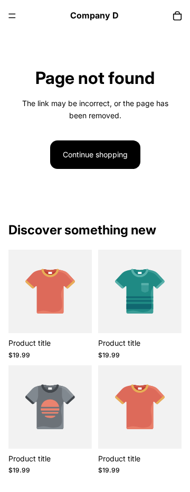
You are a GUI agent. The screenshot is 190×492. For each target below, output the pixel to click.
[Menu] (12, 16)
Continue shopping (95, 154)
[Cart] (177, 15)
